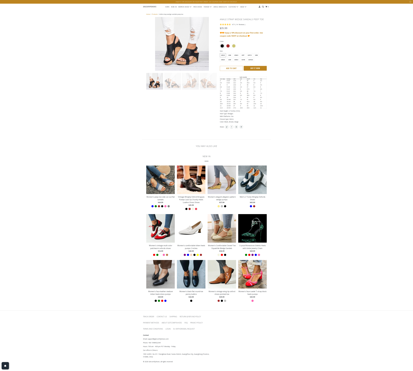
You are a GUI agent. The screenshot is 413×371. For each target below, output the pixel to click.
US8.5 (223, 60)
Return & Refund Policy (190, 316)
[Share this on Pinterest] (236, 127)
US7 (243, 55)
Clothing (233, 7)
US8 (256, 55)
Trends (207, 7)
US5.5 (223, 55)
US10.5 (250, 60)
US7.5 (249, 55)
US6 (229, 55)
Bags (242, 7)
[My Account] (259, 7)
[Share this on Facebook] (231, 127)
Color (222, 41)
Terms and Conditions (153, 329)
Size (221, 51)
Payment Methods (151, 323)
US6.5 (236, 55)
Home (167, 7)
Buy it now (255, 68)
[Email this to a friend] (241, 127)
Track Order (148, 316)
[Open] (5, 365)
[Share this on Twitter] (226, 127)
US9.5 (236, 60)
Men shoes (197, 7)
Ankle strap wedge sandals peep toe (242, 19)
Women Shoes (184, 7)
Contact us (162, 316)
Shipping (173, 316)
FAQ (186, 323)
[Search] (263, 7)
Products (155, 14)
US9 (229, 60)
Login (168, 329)
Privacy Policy (196, 323)
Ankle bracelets (220, 7)
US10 (243, 60)
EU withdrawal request (184, 329)
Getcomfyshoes (149, 6)
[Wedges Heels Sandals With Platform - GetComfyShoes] (182, 44)
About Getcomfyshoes (172, 323)
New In (174, 7)
